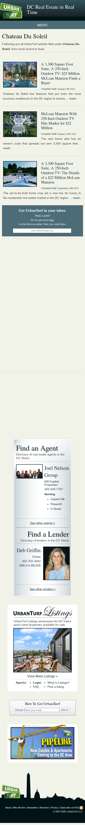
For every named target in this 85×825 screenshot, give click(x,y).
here (52, 220)
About (8, 807)
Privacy (54, 807)
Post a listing (55, 686)
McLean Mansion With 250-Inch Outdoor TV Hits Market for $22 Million (59, 120)
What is (58, 682)
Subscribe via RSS (69, 807)
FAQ (36, 686)
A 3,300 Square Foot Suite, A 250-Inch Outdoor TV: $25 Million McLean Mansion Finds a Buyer (60, 73)
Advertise (44, 807)
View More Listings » (42, 676)
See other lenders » (42, 589)
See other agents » (42, 523)
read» (73, 98)
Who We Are (19, 807)
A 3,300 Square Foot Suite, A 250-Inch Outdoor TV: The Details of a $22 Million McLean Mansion (60, 173)
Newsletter (32, 807)
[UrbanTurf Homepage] (21, 16)
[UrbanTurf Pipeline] (42, 761)
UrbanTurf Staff (48, 88)
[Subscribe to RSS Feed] (81, 807)
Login (37, 682)
